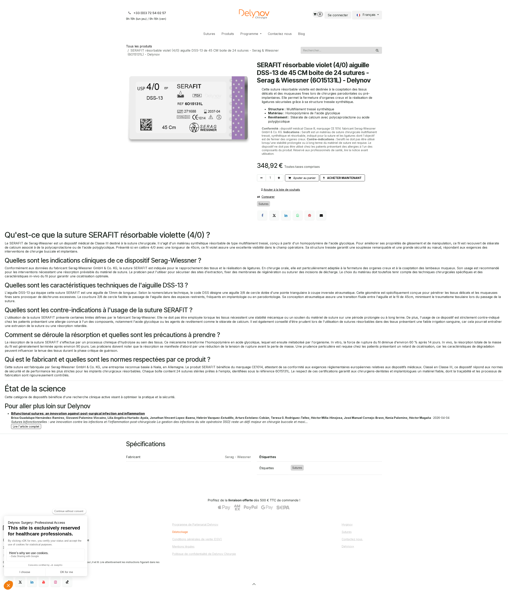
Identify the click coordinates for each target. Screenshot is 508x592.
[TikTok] (67, 582)
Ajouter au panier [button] (304, 178)
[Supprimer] (261, 177)
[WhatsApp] (297, 215)
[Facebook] (262, 215)
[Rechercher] (377, 50)
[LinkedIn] (286, 215)
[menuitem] (209, 33)
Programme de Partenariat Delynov (195, 524)
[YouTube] (43, 582)
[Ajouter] (278, 177)
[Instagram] (55, 582)
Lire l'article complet (26, 426)
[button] (342, 177)
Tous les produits (139, 46)
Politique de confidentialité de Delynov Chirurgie (204, 553)
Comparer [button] (268, 196)
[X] (274, 215)
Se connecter (338, 15)
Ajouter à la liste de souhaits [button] (282, 189)
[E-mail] (321, 215)
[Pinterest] (309, 215)
